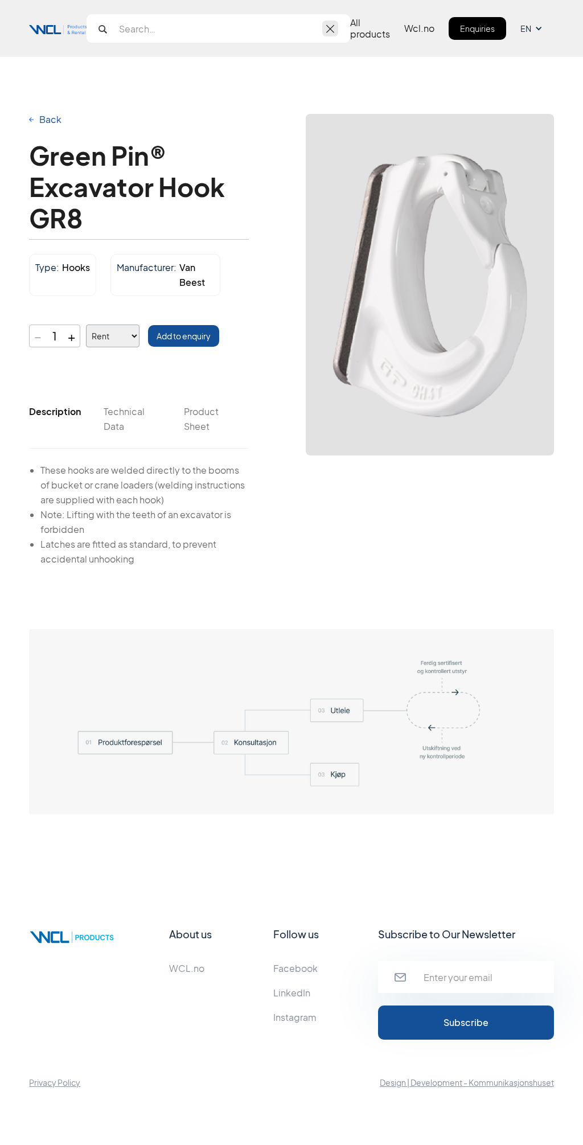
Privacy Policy (54, 1082)
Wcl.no (419, 28)
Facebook (295, 968)
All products (370, 28)
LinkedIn (291, 993)
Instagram (295, 1017)
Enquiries (477, 28)
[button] (537, 28)
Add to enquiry (184, 336)
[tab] (55, 411)
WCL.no (186, 968)
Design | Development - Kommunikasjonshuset (467, 1082)
